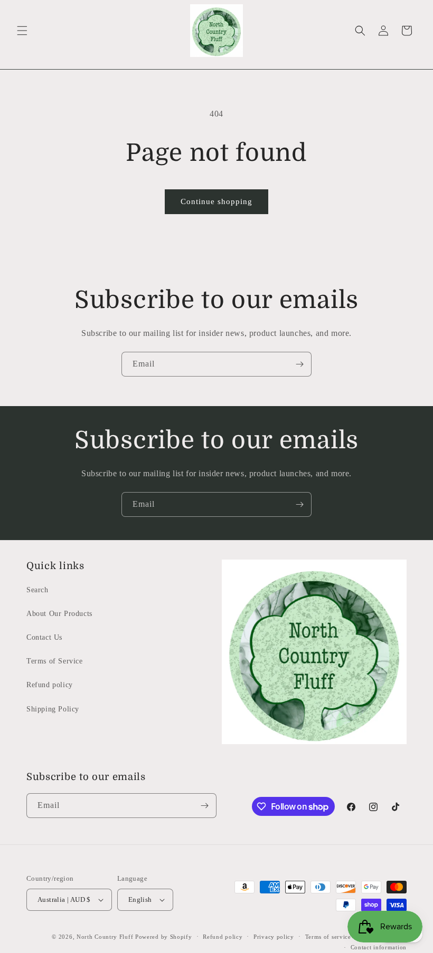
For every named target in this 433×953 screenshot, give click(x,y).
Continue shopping (216, 201)
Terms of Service (54, 661)
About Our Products (59, 614)
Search (37, 590)
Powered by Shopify (163, 936)
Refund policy (49, 685)
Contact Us (44, 637)
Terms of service (328, 936)
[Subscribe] (299, 364)
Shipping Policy (52, 709)
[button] (22, 30)
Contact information (379, 947)
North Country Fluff (106, 936)
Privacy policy (273, 936)
